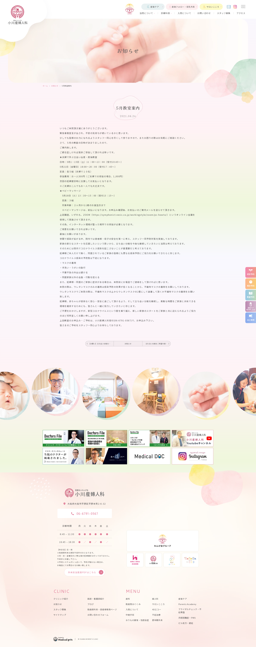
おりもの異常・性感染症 (137, 620)
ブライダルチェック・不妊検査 (189, 611)
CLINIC (61, 591)
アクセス (241, 13)
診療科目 (165, 13)
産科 (128, 598)
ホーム (45, 86)
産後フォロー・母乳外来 (183, 6)
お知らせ (54, 86)
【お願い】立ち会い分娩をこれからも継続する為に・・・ (101, 343)
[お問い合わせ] (229, 6)
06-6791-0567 (87, 513)
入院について (184, 13)
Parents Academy (187, 604)
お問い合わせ (204, 13)
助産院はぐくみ (133, 604)
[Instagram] (235, 7)
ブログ (90, 604)
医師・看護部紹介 (95, 598)
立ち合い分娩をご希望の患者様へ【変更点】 (158, 343)
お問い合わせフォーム (98, 614)
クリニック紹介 (60, 598)
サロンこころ (213, 6)
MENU (133, 591)
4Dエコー (156, 609)
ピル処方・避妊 (185, 623)
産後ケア (154, 6)
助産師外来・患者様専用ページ (102, 609)
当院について (146, 13)
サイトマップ (59, 614)
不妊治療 (156, 614)
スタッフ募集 (223, 13)
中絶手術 (130, 614)
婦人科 (155, 598)
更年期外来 (157, 620)
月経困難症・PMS (187, 617)
